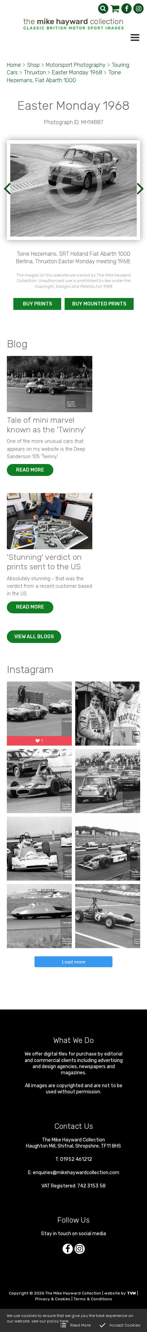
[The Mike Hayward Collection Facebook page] (126, 8)
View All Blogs (34, 637)
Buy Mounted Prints (99, 304)
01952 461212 (76, 1159)
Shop (33, 65)
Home (14, 65)
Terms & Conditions (93, 1299)
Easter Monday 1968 (77, 72)
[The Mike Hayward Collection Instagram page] (138, 8)
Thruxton (35, 72)
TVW (131, 1293)
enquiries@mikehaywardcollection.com (76, 1173)
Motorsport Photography (76, 65)
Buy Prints (37, 304)
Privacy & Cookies (52, 1299)
